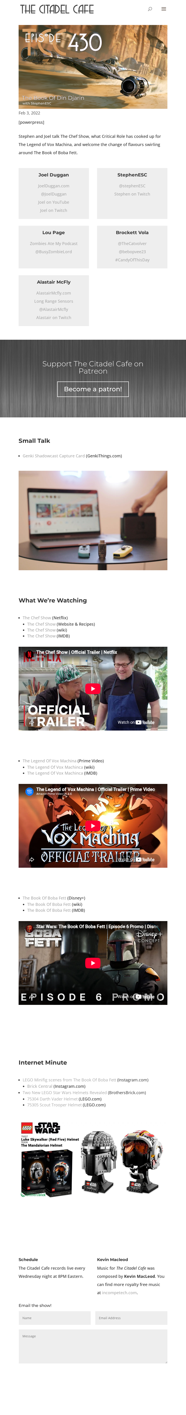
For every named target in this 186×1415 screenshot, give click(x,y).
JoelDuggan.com (53, 185)
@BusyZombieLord (53, 251)
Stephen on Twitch (132, 194)
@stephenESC (132, 185)
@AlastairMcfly (53, 309)
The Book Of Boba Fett (44, 898)
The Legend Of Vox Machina (49, 760)
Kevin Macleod (112, 1259)
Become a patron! (93, 389)
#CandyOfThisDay (132, 260)
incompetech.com (119, 1292)
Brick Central (39, 1086)
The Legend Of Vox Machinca (55, 767)
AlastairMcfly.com (53, 293)
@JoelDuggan (53, 194)
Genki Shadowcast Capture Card (54, 455)
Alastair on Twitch (53, 317)
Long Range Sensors (53, 301)
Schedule (28, 1259)
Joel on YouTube (53, 202)
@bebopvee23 (132, 251)
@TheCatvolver (132, 243)
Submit (154, 1371)
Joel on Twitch (53, 210)
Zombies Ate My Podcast (54, 243)
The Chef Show (37, 617)
